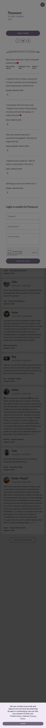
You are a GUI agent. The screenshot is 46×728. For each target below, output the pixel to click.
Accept (23, 723)
